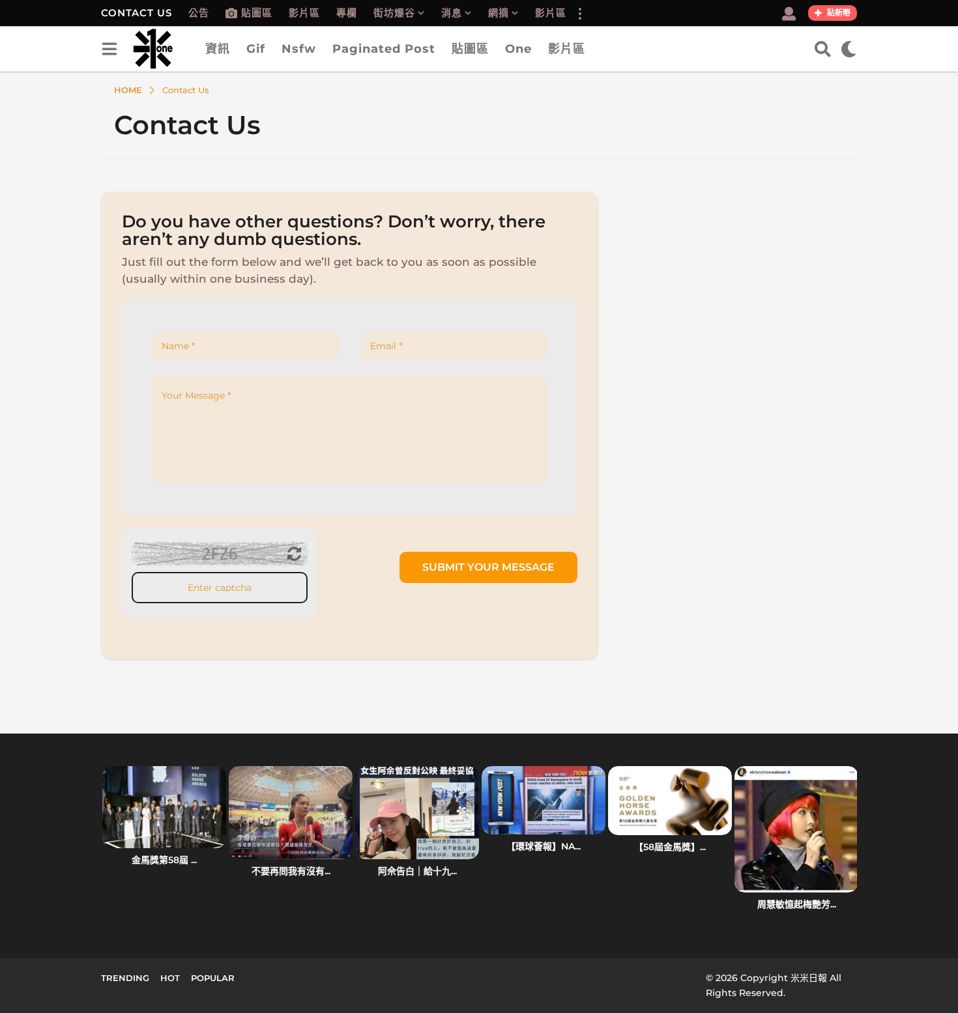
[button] (579, 13)
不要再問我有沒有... (291, 871)
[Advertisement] (737, 283)
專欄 (346, 13)
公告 (198, 13)
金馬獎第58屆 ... (164, 860)
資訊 (217, 49)
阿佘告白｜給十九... (417, 871)
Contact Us (136, 13)
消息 (451, 13)
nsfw (299, 49)
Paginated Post (383, 49)
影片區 (304, 13)
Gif (255, 49)
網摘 (498, 13)
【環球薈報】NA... (543, 846)
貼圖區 (256, 13)
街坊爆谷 (394, 13)
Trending (125, 978)
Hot (170, 978)
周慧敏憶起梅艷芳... (796, 904)
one (518, 49)
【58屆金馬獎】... (670, 847)
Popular (213, 978)
